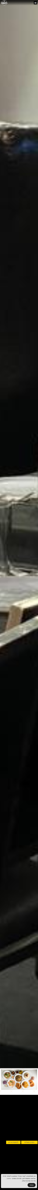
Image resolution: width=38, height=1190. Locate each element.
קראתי (32, 1185)
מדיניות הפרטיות (30, 1181)
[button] (35, 2)
